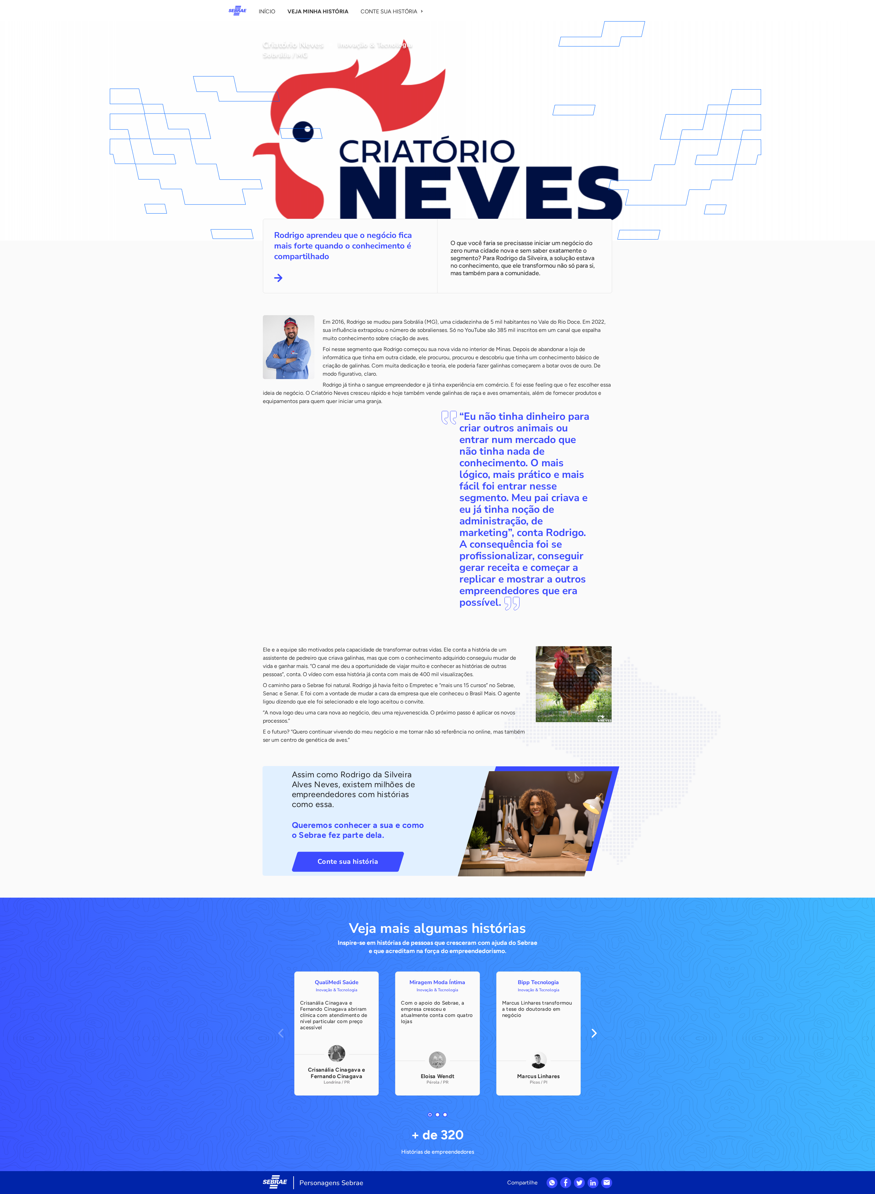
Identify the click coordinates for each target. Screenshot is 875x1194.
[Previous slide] (280, 1033)
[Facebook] (565, 1182)
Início (267, 11)
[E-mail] (606, 1182)
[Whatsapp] (552, 1182)
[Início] (237, 10)
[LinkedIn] (593, 1182)
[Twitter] (579, 1182)
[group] (336, 1033)
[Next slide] (594, 1033)
